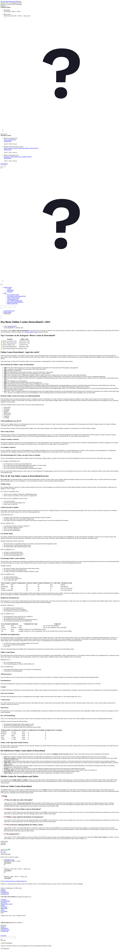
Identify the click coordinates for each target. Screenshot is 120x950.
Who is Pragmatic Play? (10, 139)
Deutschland (10, 290)
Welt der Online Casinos (31, 332)
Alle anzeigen (4, 163)
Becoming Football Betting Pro (15, 302)
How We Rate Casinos (13, 294)
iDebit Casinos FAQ (12, 303)
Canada (9, 288)
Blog (5, 293)
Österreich (9, 291)
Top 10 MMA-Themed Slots (14, 300)
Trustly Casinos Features (13, 297)
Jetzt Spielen (8, 862)
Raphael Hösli (7, 141)
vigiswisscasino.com (21, 881)
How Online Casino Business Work (16, 296)
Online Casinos (8, 287)
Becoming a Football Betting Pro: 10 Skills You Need (18, 156)
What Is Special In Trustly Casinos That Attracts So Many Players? (21, 148)
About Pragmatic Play (13, 299)
